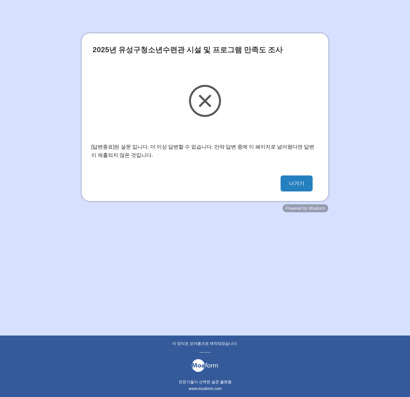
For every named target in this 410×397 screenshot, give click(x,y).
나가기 (296, 183)
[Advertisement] (205, 263)
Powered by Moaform (305, 208)
